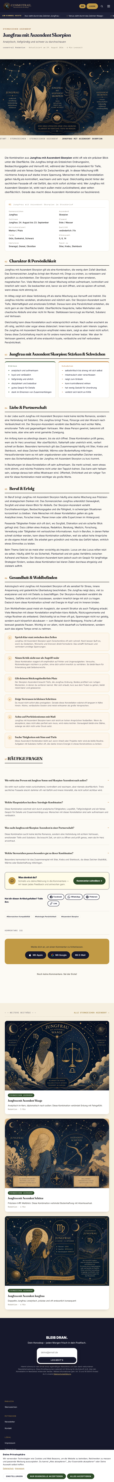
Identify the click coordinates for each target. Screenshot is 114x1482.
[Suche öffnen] (102, 6)
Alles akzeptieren (80, 1476)
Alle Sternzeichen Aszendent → (91, 1013)
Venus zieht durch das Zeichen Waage (71, 16)
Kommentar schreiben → (89, 880)
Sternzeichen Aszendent (44, 139)
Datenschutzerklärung (62, 1374)
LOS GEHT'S (57, 1360)
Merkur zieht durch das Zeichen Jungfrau (26, 16)
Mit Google (60, 955)
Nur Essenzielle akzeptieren (46, 1476)
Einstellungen (14, 1476)
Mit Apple (38, 955)
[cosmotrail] (16, 6)
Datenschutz (8, 1468)
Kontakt (8, 1428)
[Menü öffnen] (109, 6)
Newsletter (10, 1421)
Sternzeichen (18, 139)
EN (82, 6)
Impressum (10, 1443)
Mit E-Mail (80, 955)
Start (3, 139)
